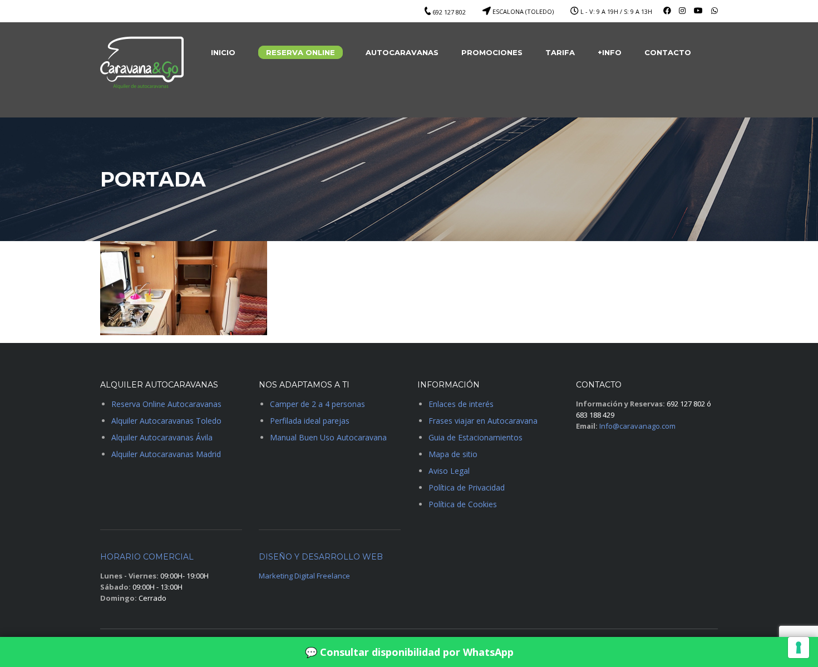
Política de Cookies (462, 504)
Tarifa (560, 52)
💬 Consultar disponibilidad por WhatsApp (409, 652)
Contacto (667, 52)
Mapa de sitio (452, 454)
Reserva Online (300, 52)
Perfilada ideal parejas (309, 420)
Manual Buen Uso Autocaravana (328, 437)
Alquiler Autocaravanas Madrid (166, 454)
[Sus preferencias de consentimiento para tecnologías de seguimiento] (798, 647)
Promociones (492, 52)
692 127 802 (449, 12)
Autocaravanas (402, 52)
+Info (610, 52)
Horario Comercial (147, 557)
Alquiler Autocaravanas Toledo (166, 420)
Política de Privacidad (466, 487)
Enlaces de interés (461, 404)
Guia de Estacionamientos (475, 437)
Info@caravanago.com (637, 426)
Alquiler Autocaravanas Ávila (162, 437)
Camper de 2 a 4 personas (317, 404)
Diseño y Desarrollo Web (321, 557)
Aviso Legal (449, 470)
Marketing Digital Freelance (304, 576)
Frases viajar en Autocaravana (483, 420)
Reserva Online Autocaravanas (166, 404)
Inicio (223, 52)
